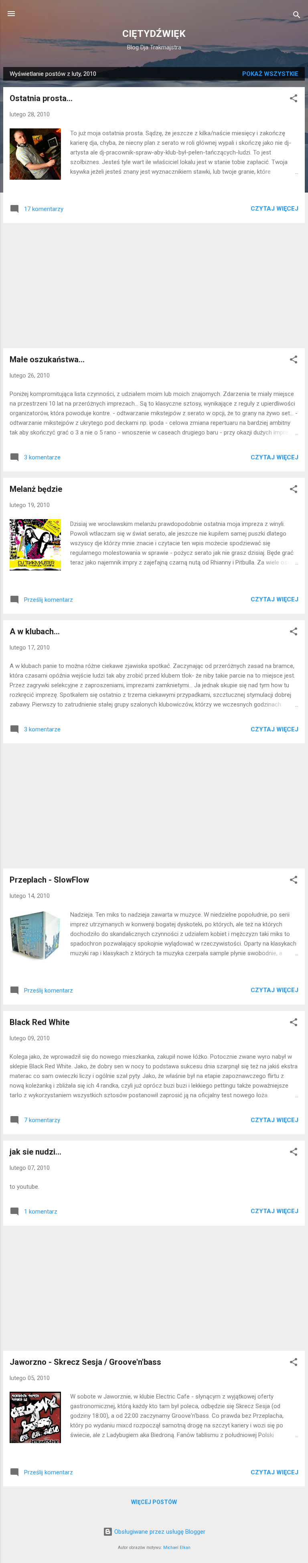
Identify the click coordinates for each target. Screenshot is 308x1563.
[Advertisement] (154, 285)
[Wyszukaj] (297, 16)
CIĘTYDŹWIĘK (154, 33)
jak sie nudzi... (35, 1152)
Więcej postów (154, 1502)
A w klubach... (35, 631)
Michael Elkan (176, 1547)
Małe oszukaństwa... (47, 359)
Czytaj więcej (274, 208)
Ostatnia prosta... (41, 98)
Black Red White (39, 1022)
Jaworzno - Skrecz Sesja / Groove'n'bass (85, 1362)
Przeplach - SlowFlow (49, 880)
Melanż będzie (36, 489)
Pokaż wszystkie (270, 73)
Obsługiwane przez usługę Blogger (159, 1531)
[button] (293, 99)
